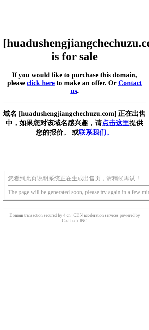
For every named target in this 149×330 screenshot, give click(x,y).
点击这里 (115, 123)
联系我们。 (96, 132)
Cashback (70, 220)
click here (41, 83)
